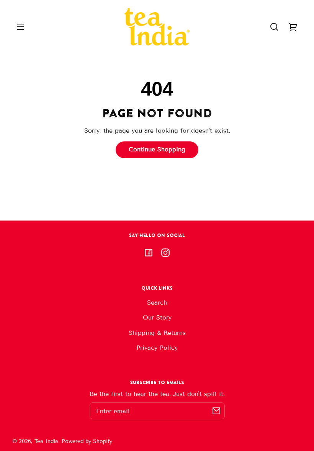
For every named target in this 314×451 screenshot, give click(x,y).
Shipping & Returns (157, 332)
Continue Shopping (157, 149)
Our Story (157, 317)
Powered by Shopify (87, 441)
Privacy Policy (157, 347)
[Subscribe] (216, 410)
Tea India (46, 441)
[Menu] (20, 26)
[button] (274, 26)
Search (157, 302)
